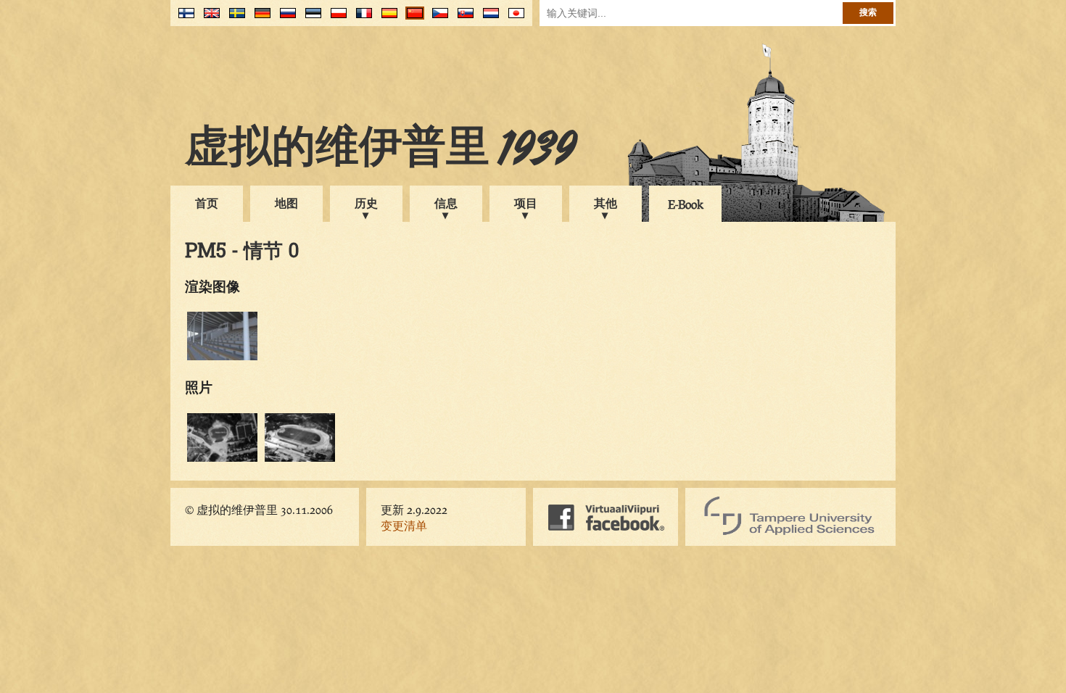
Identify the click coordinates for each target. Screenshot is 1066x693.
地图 (286, 202)
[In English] (208, 18)
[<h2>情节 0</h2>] (222, 459)
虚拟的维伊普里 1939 (381, 150)
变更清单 (404, 525)
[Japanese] (513, 18)
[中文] (411, 18)
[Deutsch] (259, 18)
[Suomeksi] (183, 18)
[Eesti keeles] (310, 18)
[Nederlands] (487, 18)
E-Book (685, 204)
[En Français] (360, 18)
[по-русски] (284, 18)
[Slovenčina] (462, 18)
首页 (206, 202)
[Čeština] (437, 18)
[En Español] (386, 18)
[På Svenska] (234, 18)
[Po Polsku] (335, 18)
